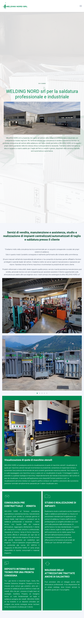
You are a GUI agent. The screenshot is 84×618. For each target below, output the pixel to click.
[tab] (37, 393)
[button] (81, 6)
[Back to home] (14, 6)
